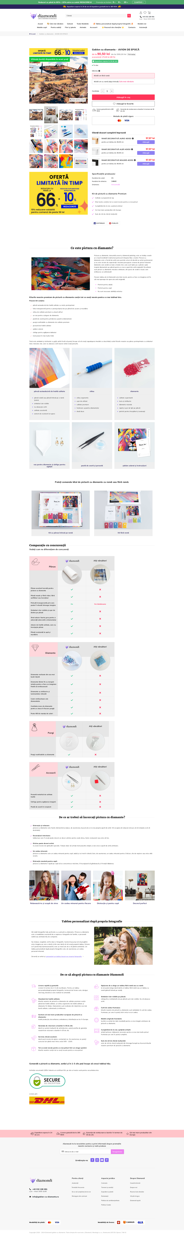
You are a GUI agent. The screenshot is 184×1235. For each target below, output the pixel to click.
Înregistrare (117, 1152)
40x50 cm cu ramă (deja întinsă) (114, 81)
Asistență (75, 1183)
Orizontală (115, 185)
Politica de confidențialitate (110, 1200)
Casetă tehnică (135, 1183)
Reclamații (104, 1196)
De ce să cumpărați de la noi (81, 1192)
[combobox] (96, 15)
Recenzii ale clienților (137, 1192)
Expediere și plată (107, 1192)
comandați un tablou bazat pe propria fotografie (64, 956)
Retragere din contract (79, 1196)
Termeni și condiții (107, 1187)
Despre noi (133, 1187)
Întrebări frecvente (78, 1187)
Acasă (40, 24)
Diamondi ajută (135, 1200)
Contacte (104, 1183)
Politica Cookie (106, 1205)
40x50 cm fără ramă (102, 76)
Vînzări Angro (134, 1196)
